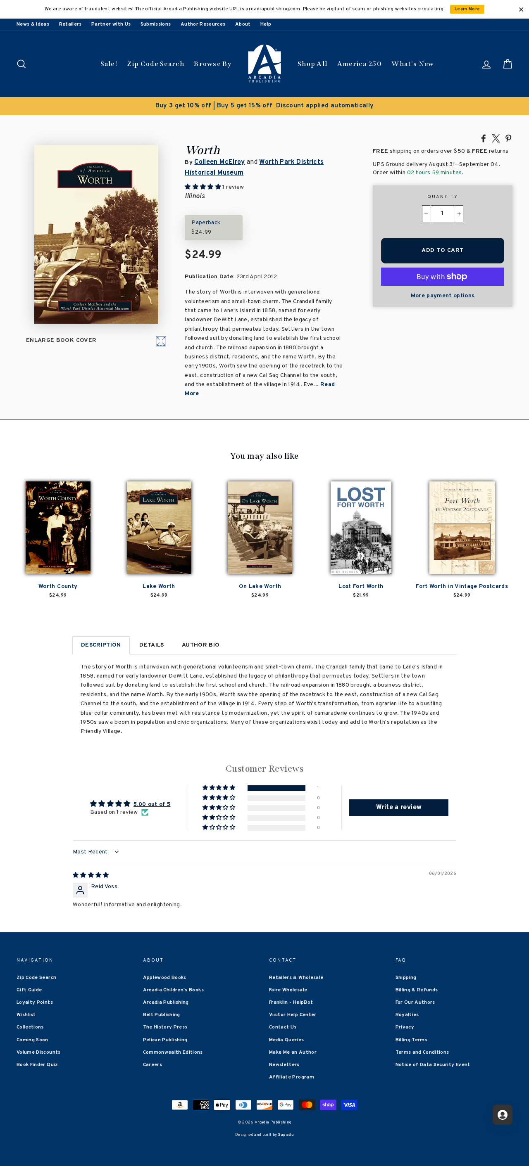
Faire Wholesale (288, 990)
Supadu (286, 1135)
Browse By (212, 64)
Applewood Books (164, 977)
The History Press (165, 1027)
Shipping (406, 977)
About (243, 24)
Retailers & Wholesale (296, 977)
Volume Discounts (39, 1052)
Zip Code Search (155, 64)
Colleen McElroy (219, 162)
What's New (412, 64)
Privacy (405, 1027)
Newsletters (284, 1065)
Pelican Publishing (165, 1040)
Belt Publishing (161, 1015)
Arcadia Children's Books (173, 990)
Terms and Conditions (422, 1052)
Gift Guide (29, 990)
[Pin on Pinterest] (508, 138)
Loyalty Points (35, 1002)
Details (151, 645)
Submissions (156, 24)
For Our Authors (415, 1002)
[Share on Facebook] (483, 138)
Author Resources (203, 24)
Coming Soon (32, 1040)
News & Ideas (33, 24)
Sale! (109, 64)
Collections (30, 1027)
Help (265, 24)
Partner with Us (111, 24)
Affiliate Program (291, 1077)
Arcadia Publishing (166, 1002)
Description (101, 645)
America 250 (359, 64)
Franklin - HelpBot (291, 1002)
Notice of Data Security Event (433, 1065)
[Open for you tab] (502, 1115)
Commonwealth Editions (173, 1052)
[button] (219, 788)
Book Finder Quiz (37, 1065)
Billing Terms (412, 1040)
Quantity (442, 197)
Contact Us (283, 1027)
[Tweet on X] (496, 138)
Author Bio (201, 645)
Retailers (70, 24)
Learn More (467, 9)
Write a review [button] (399, 807)
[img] (91, 875)
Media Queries (286, 1040)
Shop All (312, 64)
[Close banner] (521, 9)
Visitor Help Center (293, 1015)
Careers (152, 1065)
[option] (264, 106)
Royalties (407, 1015)
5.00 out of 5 (152, 804)
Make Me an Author (293, 1052)
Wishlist (26, 1015)
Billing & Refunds (417, 990)
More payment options (443, 295)
